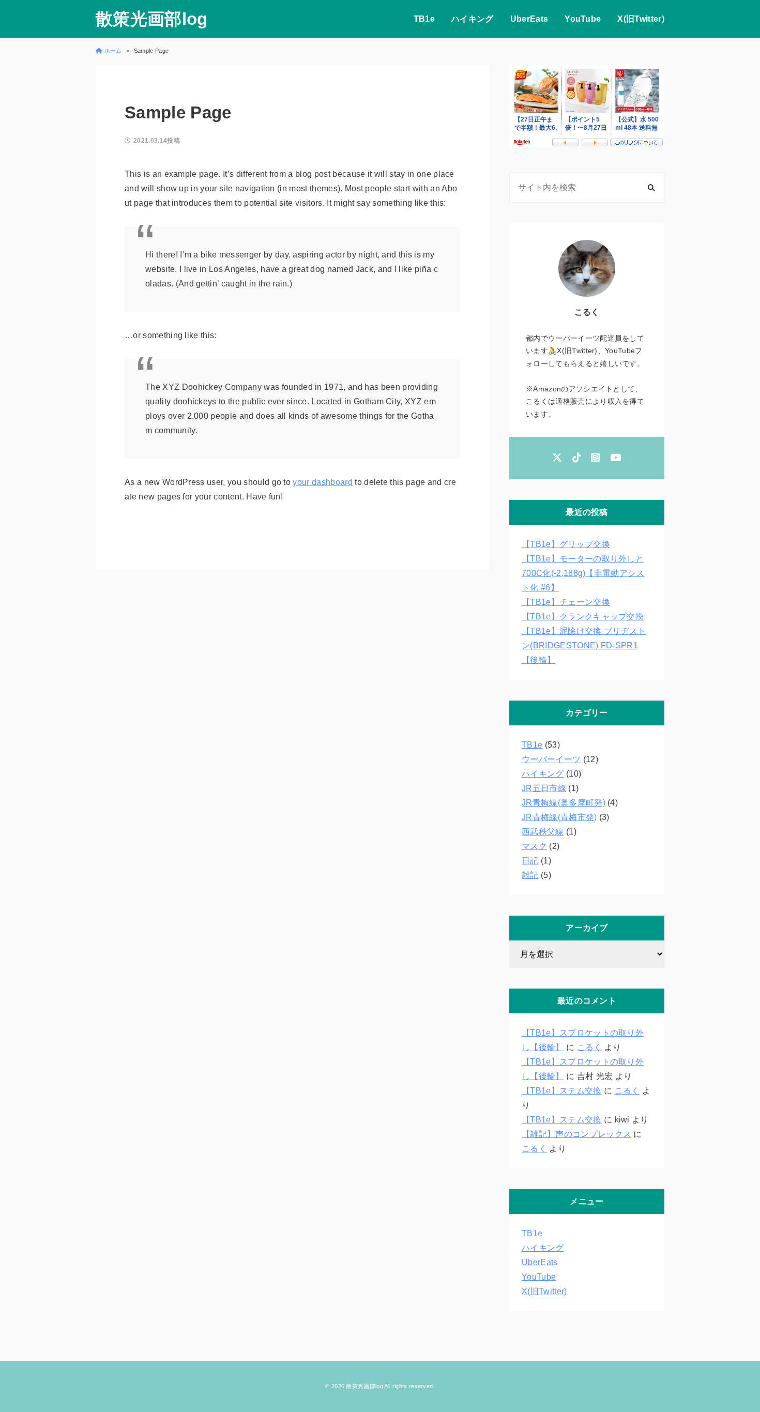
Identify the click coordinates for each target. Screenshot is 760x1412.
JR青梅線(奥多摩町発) (563, 802)
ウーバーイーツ (551, 759)
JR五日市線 (544, 788)
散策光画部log (152, 18)
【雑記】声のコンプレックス (576, 1134)
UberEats (529, 18)
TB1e (424, 18)
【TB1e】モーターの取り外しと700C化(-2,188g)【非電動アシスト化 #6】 (583, 573)
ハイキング (472, 18)
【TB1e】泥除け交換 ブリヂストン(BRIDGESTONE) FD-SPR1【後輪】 (584, 645)
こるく (589, 1047)
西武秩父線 (543, 831)
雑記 (530, 875)
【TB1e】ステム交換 (562, 1090)
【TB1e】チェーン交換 (566, 602)
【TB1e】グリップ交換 (566, 544)
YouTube (583, 18)
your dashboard (322, 482)
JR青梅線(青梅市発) (559, 817)
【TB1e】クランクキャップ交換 (583, 616)
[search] (651, 187)
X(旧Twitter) (640, 18)
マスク (534, 846)
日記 (530, 860)
